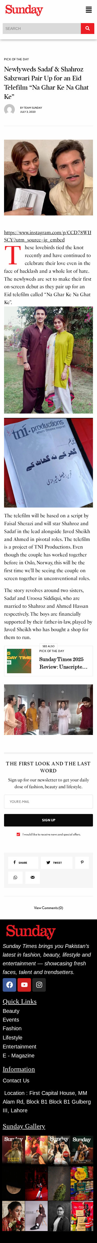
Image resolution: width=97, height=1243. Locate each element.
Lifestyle (12, 1038)
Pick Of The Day (16, 59)
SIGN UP (48, 820)
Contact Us (16, 1081)
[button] (89, 10)
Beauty (11, 1011)
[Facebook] (9, 985)
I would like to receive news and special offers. (52, 834)
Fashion (12, 1028)
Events (11, 1020)
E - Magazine (18, 1056)
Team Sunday (33, 107)
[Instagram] (39, 985)
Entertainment (19, 1047)
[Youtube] (24, 985)
